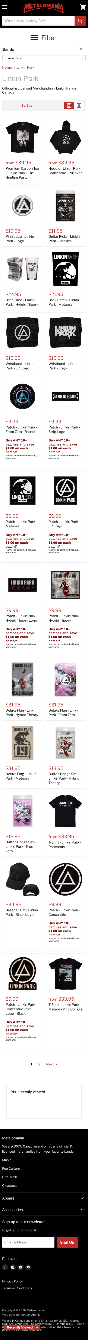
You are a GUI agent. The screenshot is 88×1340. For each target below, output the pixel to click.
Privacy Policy (12, 1281)
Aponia (35, 1314)
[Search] (80, 21)
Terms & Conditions (17, 1288)
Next (50, 1064)
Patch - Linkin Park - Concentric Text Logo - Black (21, 1009)
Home (7, 67)
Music (6, 1160)
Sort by (26, 105)
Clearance (10, 1186)
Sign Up (67, 1242)
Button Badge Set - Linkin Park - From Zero (20, 846)
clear (81, 49)
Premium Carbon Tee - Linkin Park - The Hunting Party (22, 172)
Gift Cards (10, 1177)
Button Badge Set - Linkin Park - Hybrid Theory (63, 778)
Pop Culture (11, 1169)
